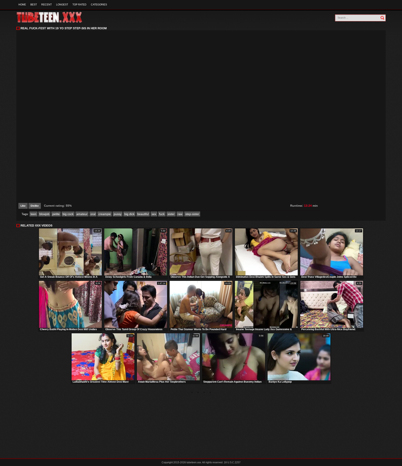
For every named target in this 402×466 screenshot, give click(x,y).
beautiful (143, 214)
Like (23, 205)
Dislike (35, 205)
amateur (82, 214)
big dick (129, 214)
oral (92, 214)
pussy (117, 214)
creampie (104, 214)
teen (33, 214)
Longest (62, 4)
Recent (46, 4)
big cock (68, 214)
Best (33, 4)
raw (180, 214)
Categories (99, 4)
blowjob (44, 214)
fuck (162, 214)
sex (154, 214)
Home (22, 4)
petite (56, 214)
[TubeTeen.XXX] (53, 17)
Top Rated (79, 4)
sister (171, 214)
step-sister (192, 214)
